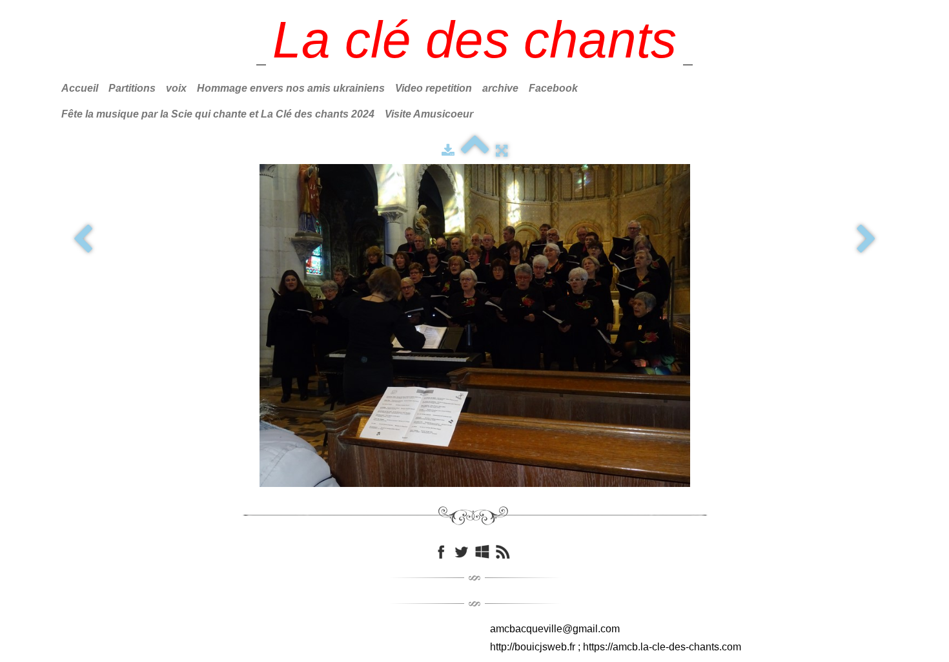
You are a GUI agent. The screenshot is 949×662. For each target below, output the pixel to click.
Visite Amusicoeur (429, 114)
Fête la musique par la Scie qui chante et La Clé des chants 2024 (217, 114)
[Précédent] (83, 240)
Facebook (553, 88)
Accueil (79, 88)
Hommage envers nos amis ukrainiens (291, 88)
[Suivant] (866, 240)
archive (500, 88)
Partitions (132, 88)
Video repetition (433, 88)
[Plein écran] (501, 150)
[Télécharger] (448, 150)
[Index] (475, 150)
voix (176, 88)
